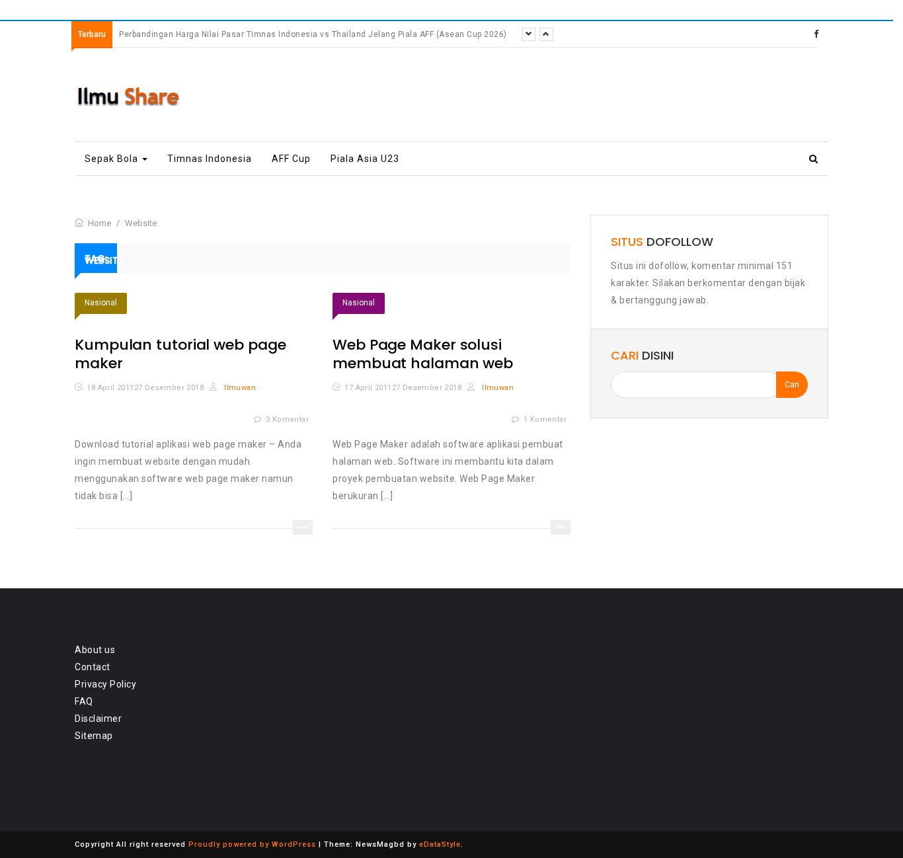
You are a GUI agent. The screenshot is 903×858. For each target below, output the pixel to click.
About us (95, 649)
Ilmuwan (239, 387)
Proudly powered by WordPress (252, 844)
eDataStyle (440, 844)
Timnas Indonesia (209, 158)
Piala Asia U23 (365, 158)
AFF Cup (291, 158)
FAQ (84, 701)
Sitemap (94, 735)
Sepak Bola (113, 158)
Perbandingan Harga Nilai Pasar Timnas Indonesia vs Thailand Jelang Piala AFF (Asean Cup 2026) (313, 34)
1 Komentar (545, 419)
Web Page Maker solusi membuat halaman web (423, 353)
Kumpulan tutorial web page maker (180, 353)
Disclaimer (98, 718)
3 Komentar (287, 419)
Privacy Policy (105, 684)
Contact (92, 667)
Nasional (101, 302)
